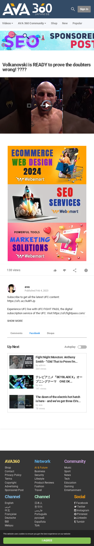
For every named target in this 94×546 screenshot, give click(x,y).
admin (42, 365)
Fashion (39, 486)
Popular (77, 23)
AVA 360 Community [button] (31, 23)
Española (40, 521)
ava (27, 287)
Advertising (11, 486)
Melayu (9, 525)
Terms (8, 478)
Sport (67, 471)
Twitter (81, 506)
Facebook (35, 333)
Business (40, 471)
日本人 (38, 503)
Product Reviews (44, 482)
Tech (67, 478)
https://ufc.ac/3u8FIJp (21, 301)
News (67, 475)
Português (41, 514)
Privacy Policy (13, 475)
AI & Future (41, 467)
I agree (47, 540)
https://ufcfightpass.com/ (68, 313)
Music (67, 467)
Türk (37, 525)
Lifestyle (39, 478)
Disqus (50, 333)
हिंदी (7, 521)
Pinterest (82, 514)
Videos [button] (6, 23)
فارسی (38, 510)
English (9, 503)
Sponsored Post (14, 490)
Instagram (83, 510)
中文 (7, 510)
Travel (38, 490)
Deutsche (10, 517)
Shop (54, 23)
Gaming (69, 486)
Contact (9, 471)
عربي (8, 506)
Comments (16, 333)
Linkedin (82, 517)
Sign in (84, 9)
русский (39, 517)
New (65, 23)
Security (39, 475)
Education (70, 482)
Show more (15, 320)
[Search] (73, 9)
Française (10, 514)
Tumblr (80, 521)
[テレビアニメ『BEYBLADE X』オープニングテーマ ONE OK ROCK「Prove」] (21, 382)
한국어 (38, 506)
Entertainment (72, 490)
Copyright (10, 482)
